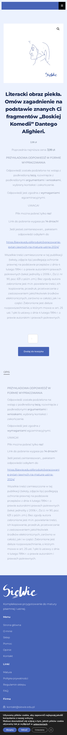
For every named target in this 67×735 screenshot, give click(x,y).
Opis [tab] (7, 372)
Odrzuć (24, 730)
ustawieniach (40, 724)
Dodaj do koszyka (33, 351)
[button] (58, 29)
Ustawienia (39, 730)
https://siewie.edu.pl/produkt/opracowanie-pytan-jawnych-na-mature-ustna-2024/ (33, 474)
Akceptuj (10, 730)
